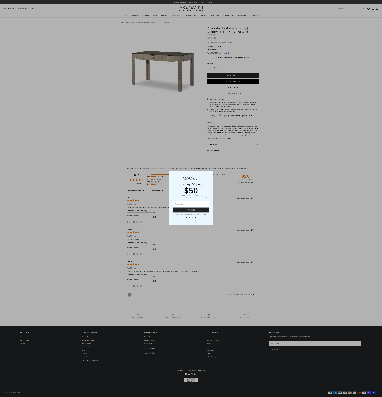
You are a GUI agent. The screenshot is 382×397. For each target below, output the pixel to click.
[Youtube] (189, 217)
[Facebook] (186, 217)
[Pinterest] (195, 217)
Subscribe (191, 210)
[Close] (210, 173)
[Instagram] (192, 217)
